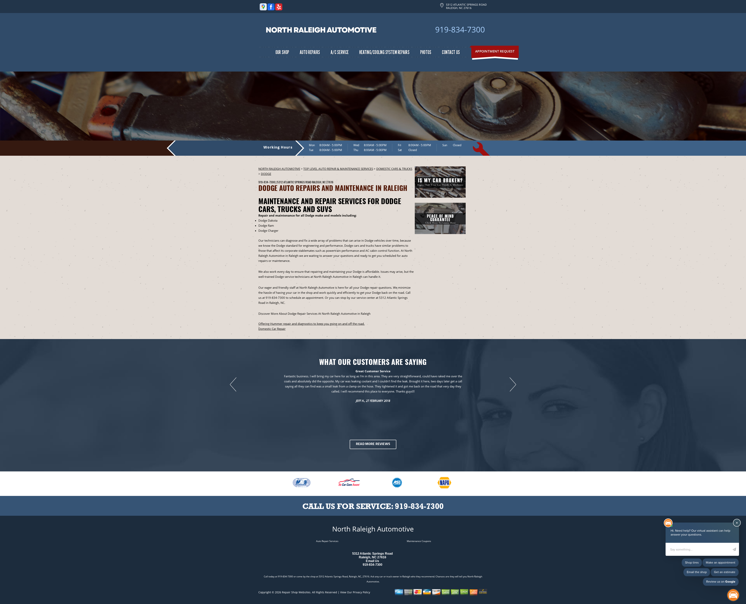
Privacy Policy (361, 592)
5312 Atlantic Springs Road (294, 182)
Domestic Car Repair (272, 329)
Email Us (372, 561)
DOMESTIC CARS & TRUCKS (394, 169)
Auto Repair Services (327, 541)
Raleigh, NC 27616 (322, 182)
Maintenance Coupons (419, 541)
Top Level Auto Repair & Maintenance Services (338, 169)
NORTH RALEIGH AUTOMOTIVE (279, 169)
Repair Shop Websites (296, 592)
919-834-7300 (460, 29)
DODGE (266, 174)
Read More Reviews (373, 444)
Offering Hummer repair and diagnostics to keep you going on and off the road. (311, 324)
